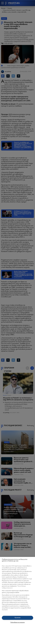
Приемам (17, 617)
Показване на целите (17, 622)
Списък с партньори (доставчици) (13, 612)
